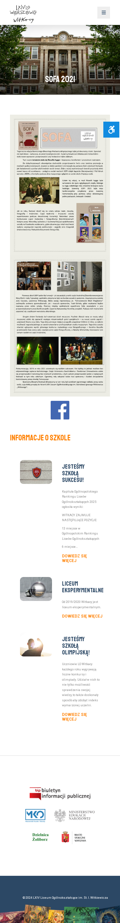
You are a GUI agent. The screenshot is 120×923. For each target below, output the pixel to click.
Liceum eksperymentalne (83, 587)
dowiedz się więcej (74, 558)
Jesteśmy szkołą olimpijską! (76, 645)
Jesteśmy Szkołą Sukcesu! (73, 473)
